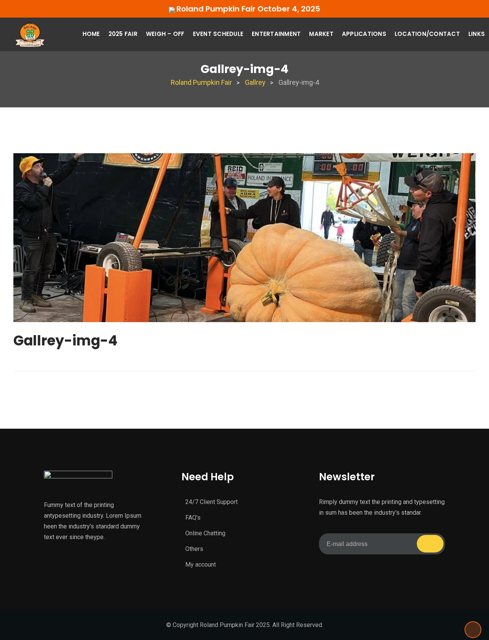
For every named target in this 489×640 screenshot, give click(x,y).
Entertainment (276, 34)
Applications (364, 34)
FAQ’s (193, 517)
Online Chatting (205, 533)
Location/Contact (427, 34)
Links (476, 34)
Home (91, 34)
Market (321, 34)
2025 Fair (123, 34)
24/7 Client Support (211, 502)
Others (194, 549)
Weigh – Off (165, 34)
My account (200, 564)
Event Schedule (218, 34)
